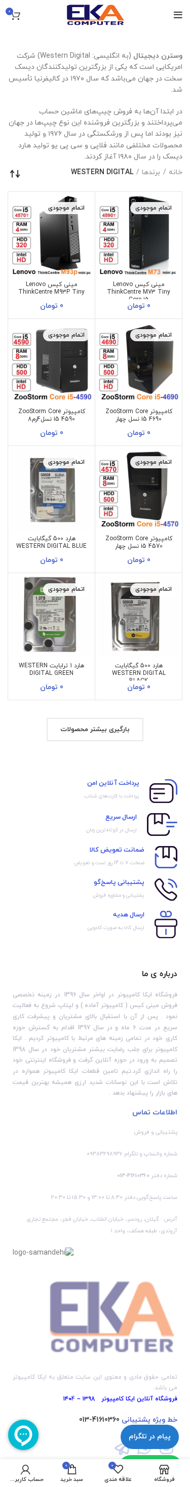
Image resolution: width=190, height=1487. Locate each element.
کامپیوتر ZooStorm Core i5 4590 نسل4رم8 (51, 415)
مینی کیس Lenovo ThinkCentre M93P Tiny (51, 288)
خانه (175, 172)
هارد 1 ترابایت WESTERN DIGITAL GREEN (51, 669)
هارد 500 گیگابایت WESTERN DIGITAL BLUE (51, 542)
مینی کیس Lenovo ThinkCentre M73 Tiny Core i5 (138, 292)
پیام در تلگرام (150, 1436)
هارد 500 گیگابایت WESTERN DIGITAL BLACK (139, 673)
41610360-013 (99, 1420)
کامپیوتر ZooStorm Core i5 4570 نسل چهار (138, 542)
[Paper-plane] (122, 1447)
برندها (151, 172)
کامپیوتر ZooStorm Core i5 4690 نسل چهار (138, 415)
